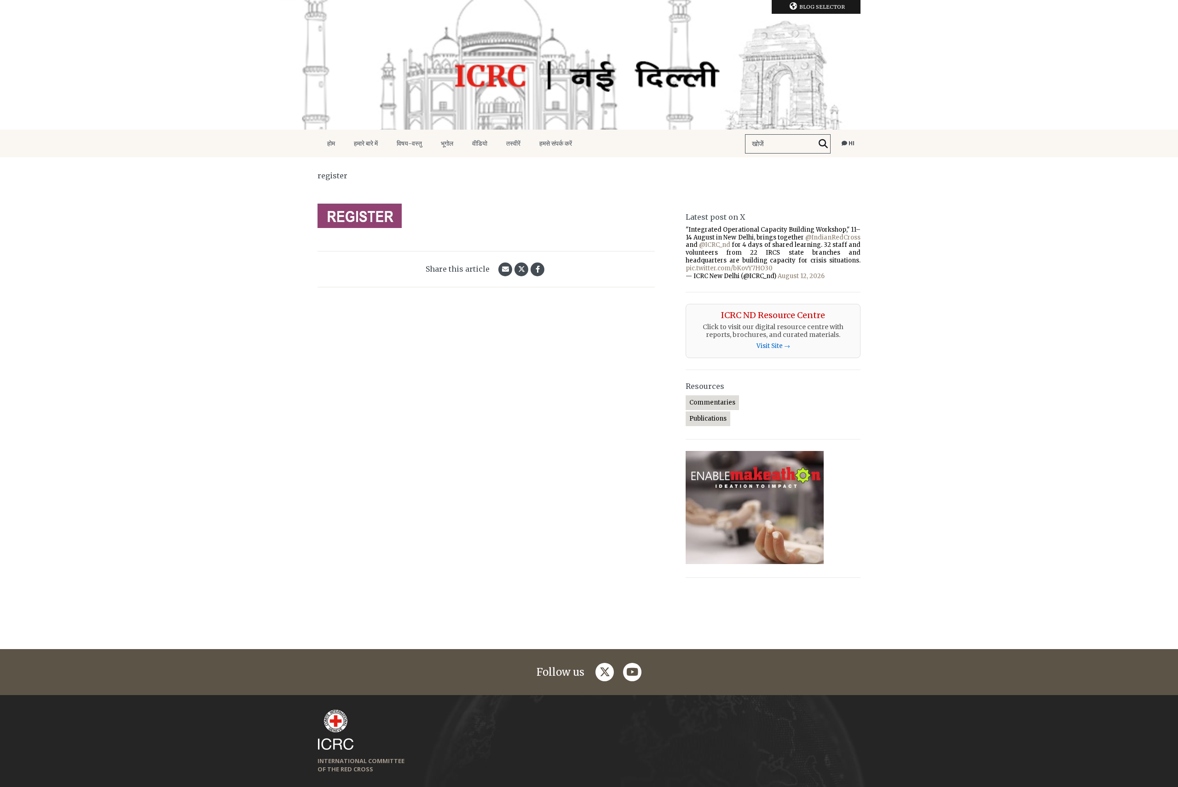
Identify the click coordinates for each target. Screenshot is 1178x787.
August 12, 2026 (801, 276)
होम (331, 143)
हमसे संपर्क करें (555, 143)
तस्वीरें (513, 143)
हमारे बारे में (366, 143)
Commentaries (712, 402)
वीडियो (479, 143)
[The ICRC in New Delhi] (589, 65)
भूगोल (447, 143)
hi (851, 143)
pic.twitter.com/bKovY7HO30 (729, 268)
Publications (708, 418)
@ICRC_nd (714, 245)
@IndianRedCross (832, 237)
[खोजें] (823, 144)
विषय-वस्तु (409, 143)
